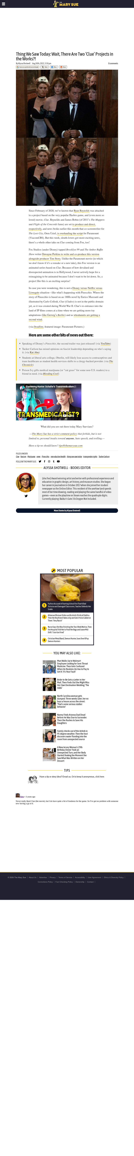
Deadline (38, 326)
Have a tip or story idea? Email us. (55, 777)
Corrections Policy (45, 882)
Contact (90, 882)
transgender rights (90, 456)
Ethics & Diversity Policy (114, 877)
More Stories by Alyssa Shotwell (67, 510)
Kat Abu (34, 352)
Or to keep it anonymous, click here (88, 777)
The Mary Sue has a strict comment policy (54, 433)
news (38, 456)
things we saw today (74, 456)
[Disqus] (67, 825)
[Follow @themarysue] (40, 462)
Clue (17, 456)
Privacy (53, 877)
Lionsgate (34, 292)
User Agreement (94, 877)
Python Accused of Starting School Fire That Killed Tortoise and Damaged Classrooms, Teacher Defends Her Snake (69, 606)
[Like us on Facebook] (44, 462)
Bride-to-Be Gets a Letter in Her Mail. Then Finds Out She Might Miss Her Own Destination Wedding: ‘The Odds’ (73, 683)
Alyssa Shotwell (24, 63)
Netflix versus (95, 288)
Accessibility (80, 877)
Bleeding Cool (50, 373)
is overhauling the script (70, 233)
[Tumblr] (53, 462)
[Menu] (3, 4)
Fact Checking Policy (64, 882)
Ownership (80, 882)
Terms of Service (65, 877)
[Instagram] (49, 462)
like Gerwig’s (54, 315)
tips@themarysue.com (70, 445)
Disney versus (79, 288)
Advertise (43, 877)
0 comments (113, 63)
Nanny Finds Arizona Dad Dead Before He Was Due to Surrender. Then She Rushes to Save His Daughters (72, 718)
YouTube (105, 343)
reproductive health (58, 456)
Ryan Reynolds (82, 210)
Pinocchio (45, 456)
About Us (32, 877)
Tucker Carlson (104, 456)
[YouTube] (58, 462)
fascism (23, 456)
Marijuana (31, 456)
